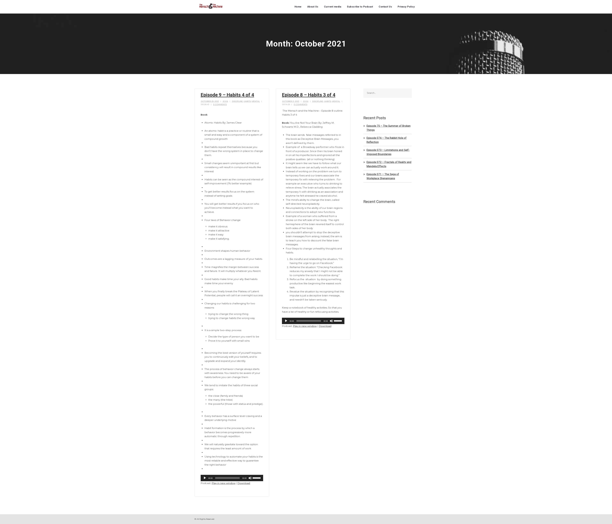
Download (243, 483)
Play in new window (223, 483)
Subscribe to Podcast (360, 6)
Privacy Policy (406, 6)
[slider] (257, 478)
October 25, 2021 (210, 101)
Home (298, 6)
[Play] (204, 478)
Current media (332, 6)
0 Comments (220, 104)
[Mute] (250, 478)
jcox (225, 101)
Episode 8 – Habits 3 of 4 (308, 95)
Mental (256, 101)
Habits (247, 101)
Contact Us (385, 6)
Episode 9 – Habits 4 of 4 (227, 95)
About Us (312, 6)
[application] (232, 478)
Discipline (237, 101)
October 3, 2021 (290, 101)
